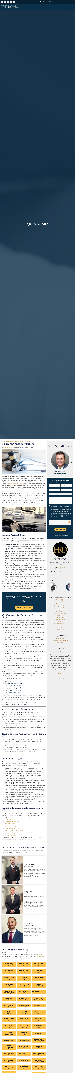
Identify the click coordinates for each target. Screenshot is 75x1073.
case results (28, 839)
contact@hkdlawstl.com (62, 571)
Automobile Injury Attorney (13, 687)
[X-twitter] (8, 2)
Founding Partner (60, 473)
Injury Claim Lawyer (10, 694)
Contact (16, 502)
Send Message (60, 529)
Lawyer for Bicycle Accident (13, 690)
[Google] (14, 2)
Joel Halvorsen (30, 864)
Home (3, 441)
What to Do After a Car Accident (14, 683)
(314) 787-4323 (61, 569)
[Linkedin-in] (11, 2)
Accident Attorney (10, 441)
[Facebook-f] (2, 2)
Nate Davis (28, 923)
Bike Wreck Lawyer (10, 681)
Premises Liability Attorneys (13, 685)
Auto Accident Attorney (12, 680)
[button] (72, 7)
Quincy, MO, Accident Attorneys (15, 483)
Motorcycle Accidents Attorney (14, 688)
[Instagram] (5, 2)
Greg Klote (28, 892)
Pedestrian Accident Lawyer (13, 692)
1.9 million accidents (12, 546)
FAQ (25, 702)
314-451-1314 (8, 447)
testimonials (21, 852)
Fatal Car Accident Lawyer (12, 678)
